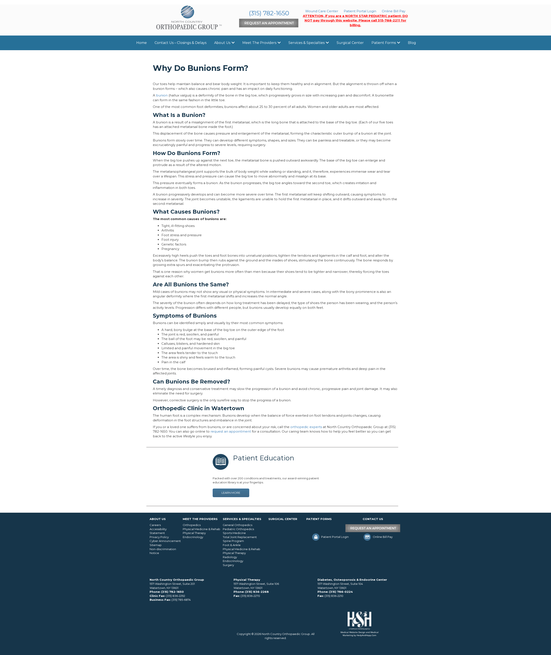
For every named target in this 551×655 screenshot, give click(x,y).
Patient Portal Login (360, 11)
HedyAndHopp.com (366, 635)
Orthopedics (192, 525)
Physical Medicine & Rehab (201, 529)
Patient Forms (383, 43)
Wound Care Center (321, 11)
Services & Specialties (306, 43)
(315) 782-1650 (269, 13)
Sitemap (156, 545)
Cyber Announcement (165, 541)
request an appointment (230, 431)
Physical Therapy (194, 533)
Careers (155, 525)
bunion (162, 95)
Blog (412, 43)
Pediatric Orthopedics (238, 529)
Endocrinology (193, 537)
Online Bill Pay (393, 11)
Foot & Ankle (232, 545)
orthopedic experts (306, 427)
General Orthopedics (237, 525)
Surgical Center (350, 43)
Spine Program (233, 541)
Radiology (230, 557)
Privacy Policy (159, 537)
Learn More (230, 492)
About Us (222, 43)
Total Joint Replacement (240, 537)
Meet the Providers (259, 43)
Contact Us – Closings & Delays (180, 43)
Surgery (228, 565)
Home (141, 43)
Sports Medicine (234, 533)
